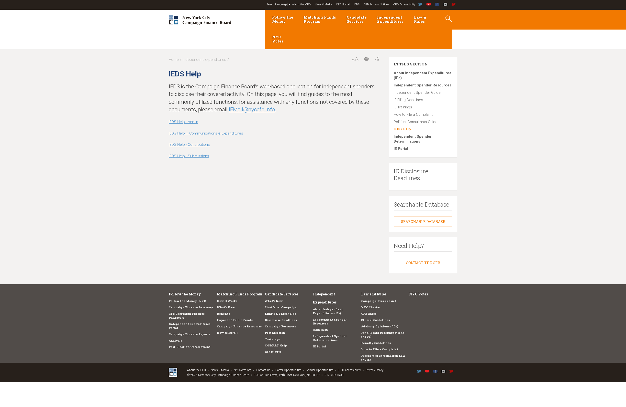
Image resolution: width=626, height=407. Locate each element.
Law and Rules (373, 294)
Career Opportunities (288, 370)
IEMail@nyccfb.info (252, 109)
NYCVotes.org (242, 370)
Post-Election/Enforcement (190, 347)
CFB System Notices (376, 4)
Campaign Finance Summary (191, 307)
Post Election (275, 332)
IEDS (356, 4)
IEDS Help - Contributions (189, 144)
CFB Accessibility (404, 4)
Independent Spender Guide (417, 92)
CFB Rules (368, 313)
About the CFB (301, 4)
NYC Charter (370, 307)
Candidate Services (357, 19)
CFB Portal (343, 4)
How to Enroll (227, 332)
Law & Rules (420, 19)
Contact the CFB (423, 262)
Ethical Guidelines (375, 320)
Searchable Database (423, 221)
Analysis (175, 340)
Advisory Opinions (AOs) (379, 326)
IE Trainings (403, 107)
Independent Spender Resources (422, 85)
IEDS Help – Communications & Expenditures (206, 133)
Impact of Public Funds (235, 320)
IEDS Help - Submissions (189, 156)
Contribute (273, 352)
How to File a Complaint (413, 114)
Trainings (272, 339)
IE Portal (401, 148)
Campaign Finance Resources (239, 326)
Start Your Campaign (281, 307)
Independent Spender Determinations (413, 139)
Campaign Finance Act (378, 301)
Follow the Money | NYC (187, 301)
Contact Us (263, 370)
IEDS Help (402, 129)
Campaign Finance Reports (189, 334)
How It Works (227, 301)
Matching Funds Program (320, 19)
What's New (226, 307)
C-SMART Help (276, 345)
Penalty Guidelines (376, 343)
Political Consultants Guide (415, 122)
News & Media (323, 4)
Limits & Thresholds (280, 313)
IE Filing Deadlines (408, 100)
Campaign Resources (280, 326)
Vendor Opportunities (320, 370)
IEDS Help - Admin (183, 122)
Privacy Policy (374, 370)
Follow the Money (282, 19)
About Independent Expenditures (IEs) (422, 75)
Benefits (223, 313)
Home (174, 59)
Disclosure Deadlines (281, 320)
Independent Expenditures (390, 19)
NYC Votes (277, 38)
